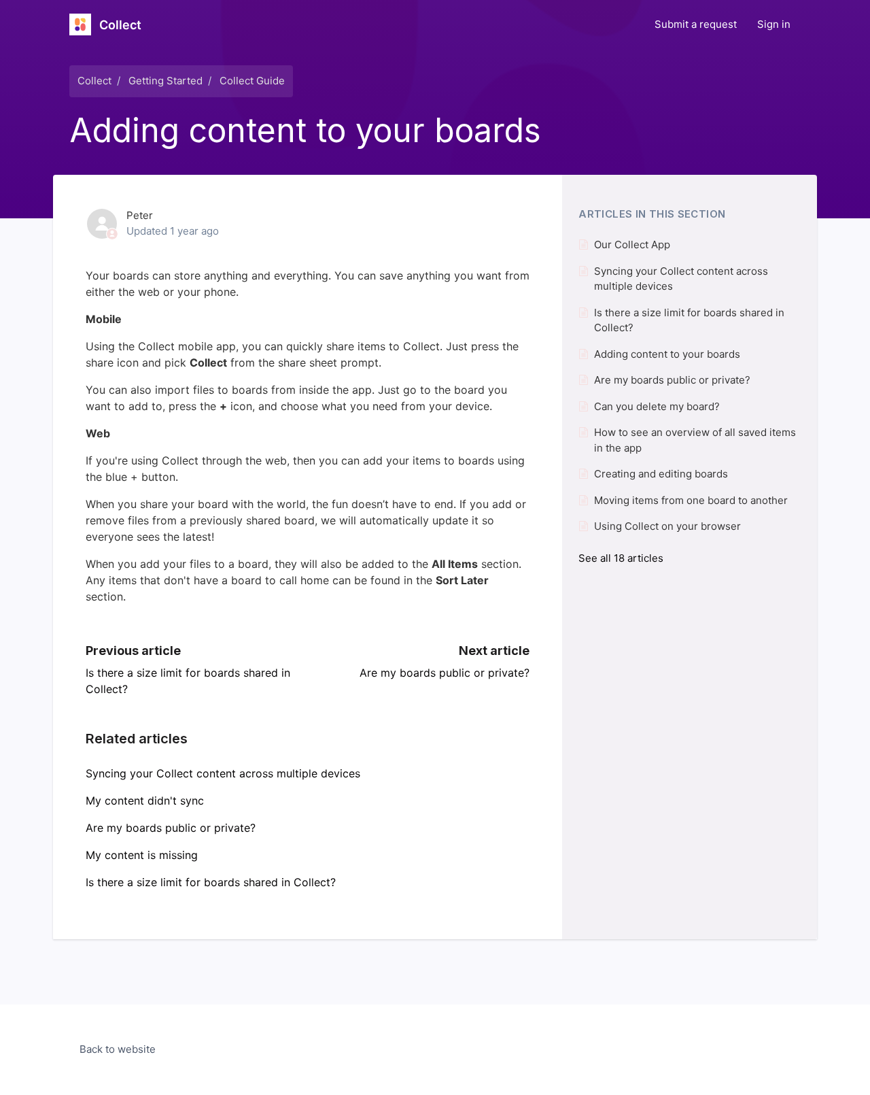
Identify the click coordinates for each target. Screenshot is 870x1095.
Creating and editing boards (661, 473)
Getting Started (165, 80)
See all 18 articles (620, 558)
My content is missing (142, 855)
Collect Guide (252, 80)
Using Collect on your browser (667, 526)
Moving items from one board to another (691, 500)
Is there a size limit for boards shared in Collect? (211, 882)
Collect (94, 80)
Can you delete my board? (657, 406)
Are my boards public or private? (444, 672)
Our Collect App (632, 244)
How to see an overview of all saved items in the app (695, 440)
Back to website (118, 1049)
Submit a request (696, 24)
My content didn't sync (145, 800)
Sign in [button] (773, 24)
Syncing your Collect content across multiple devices (223, 773)
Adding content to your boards (667, 354)
